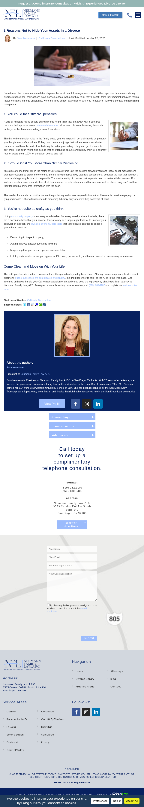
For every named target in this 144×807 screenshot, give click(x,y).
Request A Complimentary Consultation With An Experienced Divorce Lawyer (72, 3)
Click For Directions (71, 524)
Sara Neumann (26, 38)
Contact (115, 686)
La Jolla (11, 727)
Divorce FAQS (61, 417)
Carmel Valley (15, 750)
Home (79, 671)
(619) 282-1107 (97, 285)
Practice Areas (85, 686)
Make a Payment (110, 15)
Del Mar (11, 711)
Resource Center (63, 426)
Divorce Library (85, 679)
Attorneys (116, 671)
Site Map (84, 782)
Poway (45, 742)
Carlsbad (12, 742)
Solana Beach (15, 734)
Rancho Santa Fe (17, 719)
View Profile (52, 403)
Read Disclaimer (65, 782)
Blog (113, 679)
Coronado (47, 711)
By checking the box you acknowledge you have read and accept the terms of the (72, 608)
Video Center (61, 435)
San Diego (47, 734)
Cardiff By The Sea (52, 719)
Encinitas (46, 727)
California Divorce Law (52, 38)
